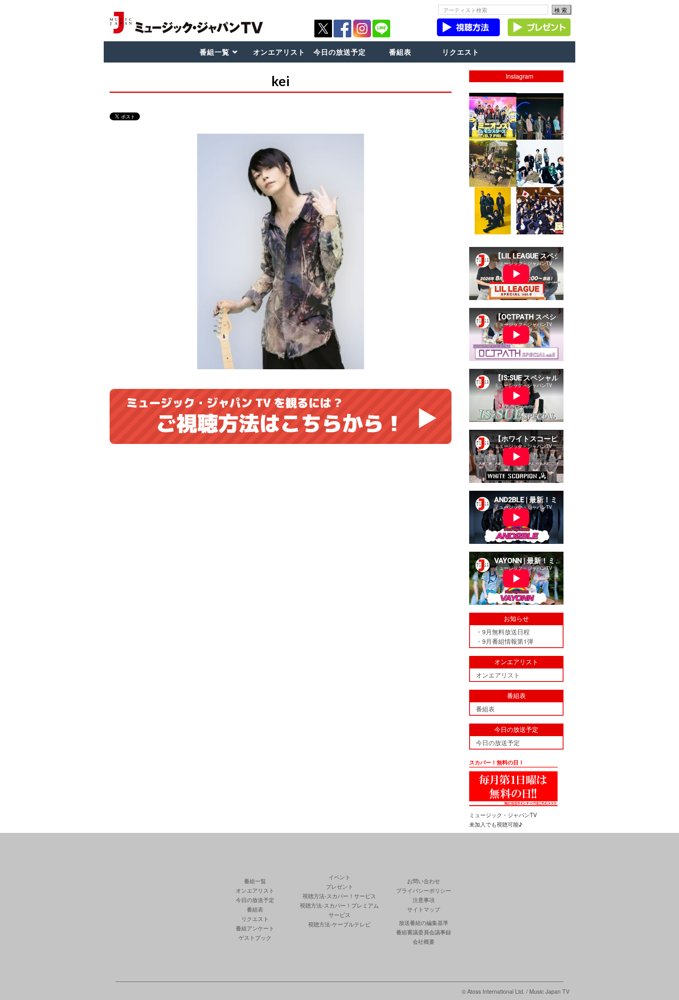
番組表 (400, 52)
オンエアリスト (279, 52)
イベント (339, 877)
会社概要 (424, 941)
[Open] (492, 116)
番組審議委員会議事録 (423, 932)
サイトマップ (423, 909)
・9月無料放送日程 (503, 631)
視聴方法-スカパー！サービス (339, 896)
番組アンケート (255, 928)
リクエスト (460, 52)
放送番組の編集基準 (423, 922)
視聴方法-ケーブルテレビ (339, 924)
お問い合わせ (423, 881)
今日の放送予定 (340, 52)
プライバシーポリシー (423, 890)
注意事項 (424, 900)
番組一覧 (214, 52)
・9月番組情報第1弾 (504, 641)
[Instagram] (512, 135)
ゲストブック (255, 937)
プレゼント (339, 886)
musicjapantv (492, 99)
